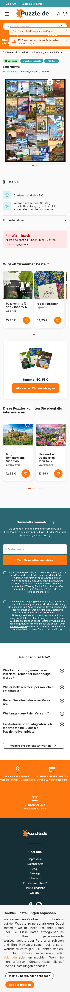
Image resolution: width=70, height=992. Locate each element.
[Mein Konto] (58, 14)
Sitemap (35, 873)
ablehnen (10, 957)
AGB (35, 868)
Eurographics (10, 71)
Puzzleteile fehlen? (35, 883)
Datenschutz (35, 863)
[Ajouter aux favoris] (58, 82)
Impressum (35, 859)
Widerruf (35, 892)
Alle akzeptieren (20, 984)
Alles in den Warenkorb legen (35, 388)
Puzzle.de (20, 575)
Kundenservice (18, 626)
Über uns (35, 878)
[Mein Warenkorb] (65, 14)
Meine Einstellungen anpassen (29, 975)
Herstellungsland (35, 887)
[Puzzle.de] (32, 14)
